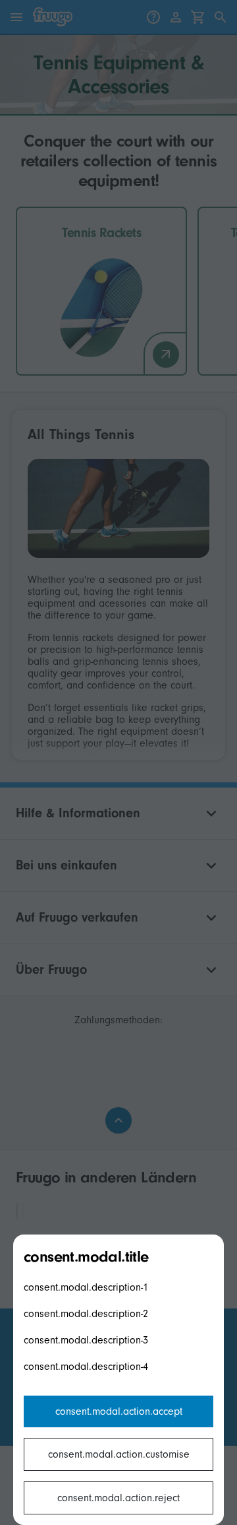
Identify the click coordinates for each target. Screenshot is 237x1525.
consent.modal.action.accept (118, 1411)
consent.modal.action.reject (118, 1498)
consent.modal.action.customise (119, 1454)
